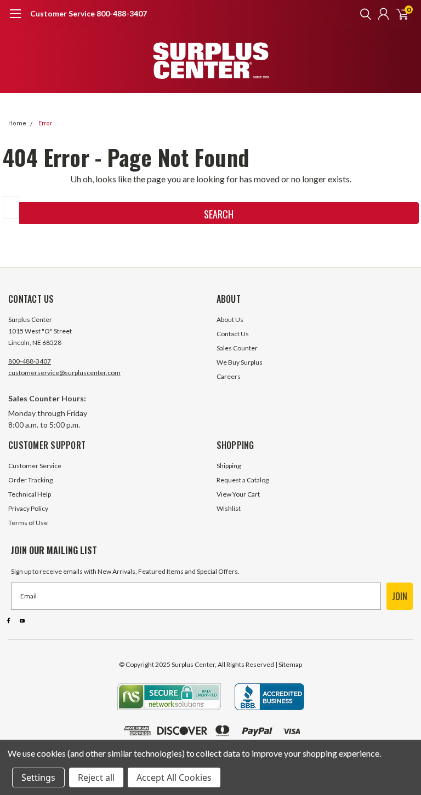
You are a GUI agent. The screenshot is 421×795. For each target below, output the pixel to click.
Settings (38, 777)
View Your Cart (238, 494)
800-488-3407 (29, 361)
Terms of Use (28, 523)
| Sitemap (288, 664)
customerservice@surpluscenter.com (64, 372)
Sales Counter (237, 348)
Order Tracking (30, 480)
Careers (229, 376)
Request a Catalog (243, 480)
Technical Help (29, 494)
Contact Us (233, 334)
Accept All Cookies (174, 777)
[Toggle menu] (15, 19)
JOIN (399, 596)
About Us (230, 319)
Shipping (229, 466)
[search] (363, 13)
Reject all (96, 777)
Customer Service (34, 466)
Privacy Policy (28, 508)
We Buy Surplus (240, 362)
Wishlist (229, 508)
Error (45, 123)
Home (17, 123)
